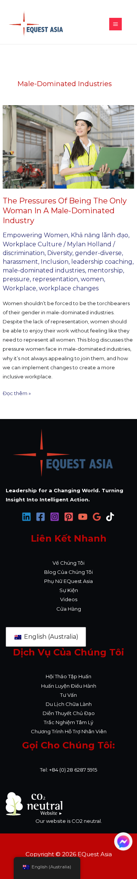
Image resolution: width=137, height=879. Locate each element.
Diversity (59, 253)
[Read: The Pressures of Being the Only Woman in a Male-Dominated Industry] (68, 147)
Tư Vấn (68, 695)
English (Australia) (50, 636)
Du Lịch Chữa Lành (69, 704)
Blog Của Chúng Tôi (68, 572)
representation (55, 279)
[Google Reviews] (97, 516)
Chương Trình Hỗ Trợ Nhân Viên (69, 731)
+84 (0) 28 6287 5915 (73, 770)
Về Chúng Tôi (68, 563)
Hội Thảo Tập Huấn (68, 676)
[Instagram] (54, 516)
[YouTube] (83, 516)
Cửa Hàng (68, 609)
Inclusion (54, 261)
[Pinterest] (68, 516)
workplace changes (69, 288)
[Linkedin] (26, 516)
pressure (16, 279)
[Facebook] (40, 516)
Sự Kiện (68, 590)
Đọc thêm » (17, 392)
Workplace (19, 288)
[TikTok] (111, 516)
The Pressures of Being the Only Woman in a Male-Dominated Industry (65, 210)
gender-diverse (98, 253)
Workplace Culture (32, 244)
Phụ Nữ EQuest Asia (68, 581)
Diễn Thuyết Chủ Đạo (69, 713)
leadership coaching (101, 261)
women (92, 279)
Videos (68, 599)
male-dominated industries (44, 270)
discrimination (24, 253)
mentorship (105, 270)
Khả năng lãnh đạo (99, 235)
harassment (20, 261)
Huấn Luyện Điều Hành (68, 686)
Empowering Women (35, 235)
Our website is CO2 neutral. (68, 821)
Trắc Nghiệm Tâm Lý (68, 722)
